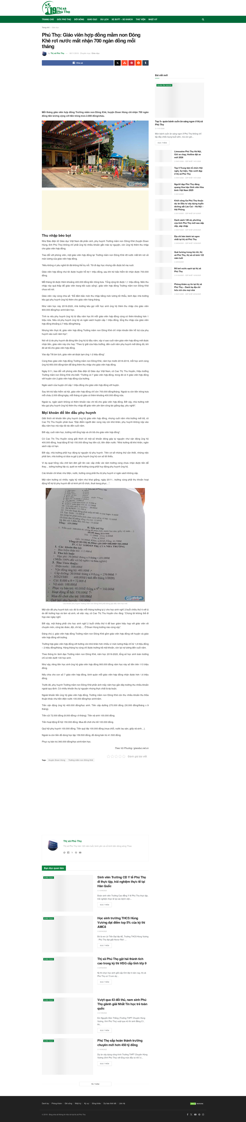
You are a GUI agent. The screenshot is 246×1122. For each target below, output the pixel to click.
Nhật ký (152, 19)
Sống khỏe (96, 1103)
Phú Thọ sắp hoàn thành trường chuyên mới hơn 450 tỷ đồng (119, 1042)
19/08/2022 (103, 1049)
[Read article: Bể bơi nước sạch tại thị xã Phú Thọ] (163, 273)
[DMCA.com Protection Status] (197, 1103)
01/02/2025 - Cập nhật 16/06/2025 (188, 275)
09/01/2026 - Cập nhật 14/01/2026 (188, 161)
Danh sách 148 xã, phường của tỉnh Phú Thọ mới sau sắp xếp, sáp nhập (189, 222)
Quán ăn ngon (164, 85)
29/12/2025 (180, 194)
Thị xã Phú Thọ (57, 53)
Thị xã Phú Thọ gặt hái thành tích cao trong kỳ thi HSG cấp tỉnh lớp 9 (121, 960)
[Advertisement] (95, 90)
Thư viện (140, 19)
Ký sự (86, 1103)
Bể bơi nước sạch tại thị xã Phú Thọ (187, 270)
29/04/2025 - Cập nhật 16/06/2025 (188, 243)
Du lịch (104, 19)
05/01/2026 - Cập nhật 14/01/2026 (188, 177)
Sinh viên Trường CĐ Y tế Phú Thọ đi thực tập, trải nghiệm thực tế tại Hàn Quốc (121, 881)
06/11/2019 (74, 53)
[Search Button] (203, 19)
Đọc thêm (106, 904)
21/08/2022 (103, 1013)
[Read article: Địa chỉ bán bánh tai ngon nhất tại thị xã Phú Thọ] (163, 241)
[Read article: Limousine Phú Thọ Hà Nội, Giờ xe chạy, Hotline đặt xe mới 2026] (163, 156)
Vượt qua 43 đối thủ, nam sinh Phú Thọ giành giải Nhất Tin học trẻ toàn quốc (122, 1004)
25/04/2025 (180, 262)
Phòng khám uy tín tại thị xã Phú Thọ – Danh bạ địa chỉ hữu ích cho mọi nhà (188, 287)
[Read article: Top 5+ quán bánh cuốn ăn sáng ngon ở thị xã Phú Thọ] (179, 100)
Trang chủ (48, 19)
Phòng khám (57, 1103)
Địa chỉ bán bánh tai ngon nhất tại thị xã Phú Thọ (187, 238)
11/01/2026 (160, 128)
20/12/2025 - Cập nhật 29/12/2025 (188, 213)
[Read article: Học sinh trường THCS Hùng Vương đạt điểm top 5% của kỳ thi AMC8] (67, 934)
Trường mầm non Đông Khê (80, 760)
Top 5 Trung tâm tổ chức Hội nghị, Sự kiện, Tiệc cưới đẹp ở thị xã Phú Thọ (188, 170)
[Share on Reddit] (138, 63)
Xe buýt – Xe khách (122, 19)
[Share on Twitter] (117, 63)
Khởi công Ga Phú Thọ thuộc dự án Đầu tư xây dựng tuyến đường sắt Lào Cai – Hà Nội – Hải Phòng (189, 205)
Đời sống (79, 19)
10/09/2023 (103, 890)
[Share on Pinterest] (131, 63)
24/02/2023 (103, 968)
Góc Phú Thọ (64, 19)
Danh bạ (45, 1103)
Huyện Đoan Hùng (57, 760)
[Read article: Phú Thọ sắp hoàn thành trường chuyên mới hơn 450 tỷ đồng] (67, 1056)
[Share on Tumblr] (145, 63)
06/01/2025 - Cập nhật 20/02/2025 (188, 294)
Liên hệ (122, 1103)
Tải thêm (95, 1084)
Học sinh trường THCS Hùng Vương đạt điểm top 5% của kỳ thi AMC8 (121, 922)
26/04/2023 (103, 931)
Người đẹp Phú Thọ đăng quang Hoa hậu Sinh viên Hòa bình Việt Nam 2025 (189, 187)
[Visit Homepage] (56, 8)
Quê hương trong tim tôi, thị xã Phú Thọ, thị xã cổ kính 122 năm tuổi (189, 255)
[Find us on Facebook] (187, 1114)
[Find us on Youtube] (195, 1114)
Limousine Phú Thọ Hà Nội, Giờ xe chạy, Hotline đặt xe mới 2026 (187, 154)
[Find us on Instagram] (203, 1114)
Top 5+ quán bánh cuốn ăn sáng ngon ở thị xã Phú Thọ (179, 123)
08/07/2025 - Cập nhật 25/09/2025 (188, 230)
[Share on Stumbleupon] (124, 63)
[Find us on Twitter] (191, 1114)
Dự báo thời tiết (109, 1103)
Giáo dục (92, 19)
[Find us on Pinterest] (199, 1114)
